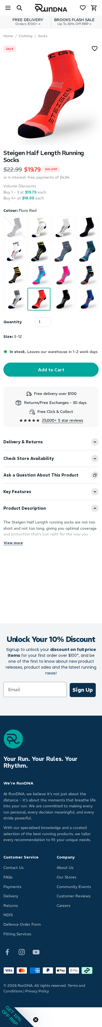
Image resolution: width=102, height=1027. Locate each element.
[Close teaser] (36, 1019)
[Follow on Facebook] (7, 951)
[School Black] (87, 227)
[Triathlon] (38, 251)
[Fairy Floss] (38, 275)
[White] (14, 251)
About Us (65, 867)
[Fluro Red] (38, 299)
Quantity (12, 322)
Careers (63, 905)
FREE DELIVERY (27, 21)
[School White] (63, 227)
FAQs (7, 877)
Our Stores (66, 877)
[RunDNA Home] (51, 8)
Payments (12, 886)
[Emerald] (87, 251)
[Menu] (8, 8)
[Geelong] (14, 299)
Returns (10, 905)
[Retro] (87, 275)
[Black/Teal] (63, 299)
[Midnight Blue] (87, 299)
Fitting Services (17, 934)
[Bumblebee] (14, 275)
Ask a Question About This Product (40, 475)
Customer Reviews (73, 896)
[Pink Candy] (63, 275)
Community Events (74, 886)
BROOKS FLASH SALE (74, 21)
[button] (17, 1010)
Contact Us (13, 867)
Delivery (10, 896)
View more (13, 543)
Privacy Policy (37, 991)
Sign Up (83, 690)
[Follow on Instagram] (22, 951)
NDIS (8, 915)
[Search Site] (19, 8)
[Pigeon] (63, 251)
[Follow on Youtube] (36, 951)
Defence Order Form (22, 924)
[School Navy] (14, 227)
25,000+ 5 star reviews (62, 420)
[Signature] (38, 227)
